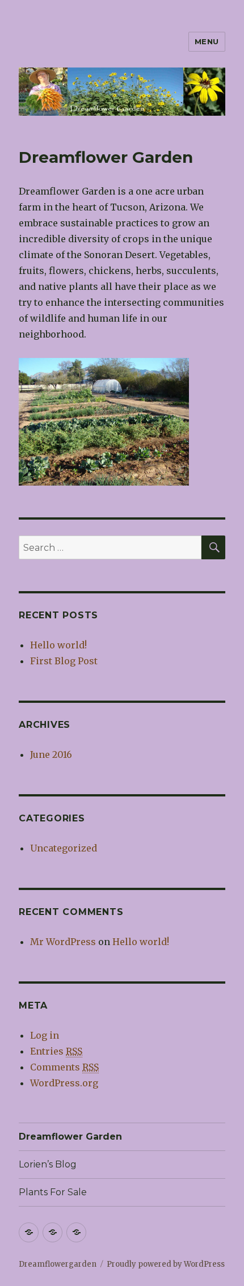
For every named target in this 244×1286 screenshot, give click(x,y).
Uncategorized (63, 848)
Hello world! (58, 645)
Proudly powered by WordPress (166, 1264)
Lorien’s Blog (48, 1164)
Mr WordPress (63, 941)
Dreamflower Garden (70, 1136)
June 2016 (51, 754)
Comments (64, 1067)
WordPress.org (64, 1083)
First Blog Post (64, 661)
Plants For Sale (53, 1192)
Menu (207, 41)
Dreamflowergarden (57, 1264)
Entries (56, 1051)
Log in (44, 1035)
